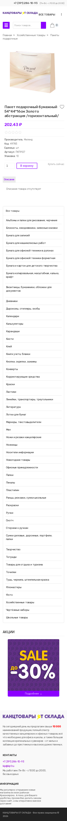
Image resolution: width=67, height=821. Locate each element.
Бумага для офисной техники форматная (30, 258)
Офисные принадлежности (22, 467)
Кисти (10, 338)
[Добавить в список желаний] (62, 107)
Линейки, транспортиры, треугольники (29, 399)
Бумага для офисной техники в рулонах (30, 250)
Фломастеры (13, 587)
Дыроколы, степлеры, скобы (23, 308)
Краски (10, 384)
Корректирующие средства (23, 376)
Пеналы (10, 482)
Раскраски (12, 505)
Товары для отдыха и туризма (24, 564)
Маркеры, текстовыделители (23, 422)
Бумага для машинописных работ (26, 243)
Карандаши (13, 331)
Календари (12, 316)
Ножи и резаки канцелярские (23, 437)
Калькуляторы (14, 323)
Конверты (12, 369)
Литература (13, 407)
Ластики (11, 391)
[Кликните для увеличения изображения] (32, 72)
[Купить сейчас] (56, 164)
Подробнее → (33, 693)
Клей (9, 346)
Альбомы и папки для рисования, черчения (31, 220)
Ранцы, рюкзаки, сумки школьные (26, 497)
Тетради (11, 557)
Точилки (11, 572)
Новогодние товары (18, 459)
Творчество (13, 549)
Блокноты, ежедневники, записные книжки (32, 227)
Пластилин (12, 490)
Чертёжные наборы (17, 609)
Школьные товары (17, 617)
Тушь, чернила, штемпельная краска (27, 579)
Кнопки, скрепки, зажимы (21, 361)
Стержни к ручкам (17, 528)
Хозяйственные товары (20, 602)
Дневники (12, 301)
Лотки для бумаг (16, 414)
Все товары (12, 210)
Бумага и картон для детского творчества (31, 265)
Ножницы (12, 444)
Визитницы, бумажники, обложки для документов (29, 289)
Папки (9, 475)
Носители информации (20, 452)
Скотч (9, 520)
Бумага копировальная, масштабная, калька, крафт (32, 275)
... (60, 14)
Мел (8, 429)
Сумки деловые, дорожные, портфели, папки (29, 537)
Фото (9, 594)
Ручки (9, 512)
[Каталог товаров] (6, 25)
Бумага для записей (18, 235)
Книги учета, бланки (18, 354)
